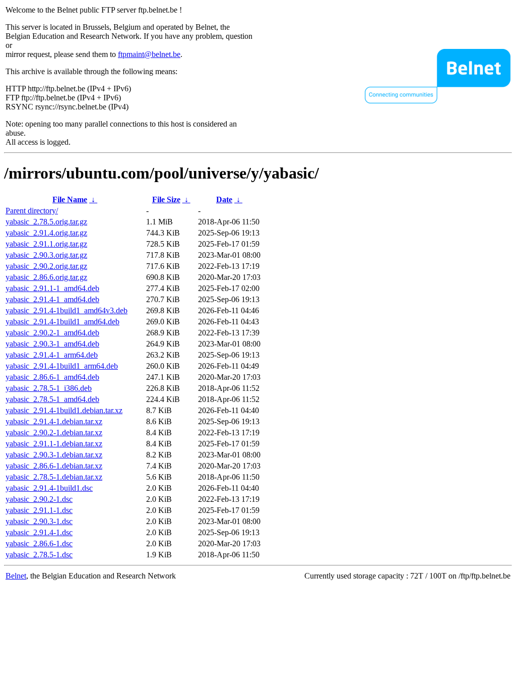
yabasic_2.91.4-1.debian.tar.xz (54, 421)
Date (224, 199)
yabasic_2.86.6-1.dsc (39, 543)
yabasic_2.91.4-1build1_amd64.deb (62, 321)
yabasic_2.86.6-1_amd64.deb (52, 377)
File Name (69, 199)
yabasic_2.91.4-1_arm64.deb (52, 355)
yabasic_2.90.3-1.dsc (39, 521)
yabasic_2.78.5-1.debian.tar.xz (54, 477)
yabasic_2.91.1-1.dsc (39, 510)
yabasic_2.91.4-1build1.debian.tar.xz (64, 410)
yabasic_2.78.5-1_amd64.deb (52, 399)
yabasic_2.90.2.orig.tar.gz (46, 266)
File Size (166, 199)
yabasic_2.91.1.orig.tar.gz (46, 244)
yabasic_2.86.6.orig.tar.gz (46, 277)
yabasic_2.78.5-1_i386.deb (49, 388)
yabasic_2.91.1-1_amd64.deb (52, 288)
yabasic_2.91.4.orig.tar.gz (46, 232)
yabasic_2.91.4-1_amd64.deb (52, 299)
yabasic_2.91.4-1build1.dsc (49, 488)
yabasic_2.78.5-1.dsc (39, 554)
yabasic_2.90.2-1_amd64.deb (52, 332)
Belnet (16, 575)
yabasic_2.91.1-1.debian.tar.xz (54, 443)
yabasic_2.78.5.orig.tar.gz (46, 221)
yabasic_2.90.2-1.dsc (39, 499)
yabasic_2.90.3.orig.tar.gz (46, 255)
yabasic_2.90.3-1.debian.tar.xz (54, 454)
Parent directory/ (32, 210)
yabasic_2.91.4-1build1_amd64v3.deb (66, 310)
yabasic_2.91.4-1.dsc (39, 532)
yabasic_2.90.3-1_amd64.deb (52, 343)
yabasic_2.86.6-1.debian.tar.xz (54, 466)
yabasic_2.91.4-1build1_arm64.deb (62, 366)
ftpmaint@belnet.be (149, 54)
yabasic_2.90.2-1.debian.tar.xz (54, 432)
